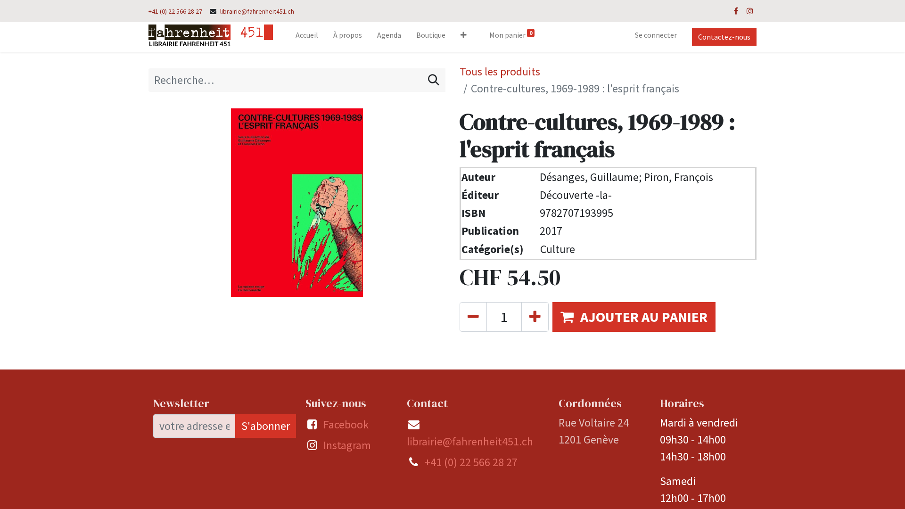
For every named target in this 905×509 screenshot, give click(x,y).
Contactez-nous (724, 36)
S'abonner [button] (265, 426)
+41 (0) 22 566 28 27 (175, 11)
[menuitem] (307, 37)
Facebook (346, 424)
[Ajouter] (535, 317)
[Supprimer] (473, 317)
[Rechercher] (433, 80)
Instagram (347, 445)
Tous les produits (500, 71)
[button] (464, 37)
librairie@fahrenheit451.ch (257, 11)
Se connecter (656, 35)
